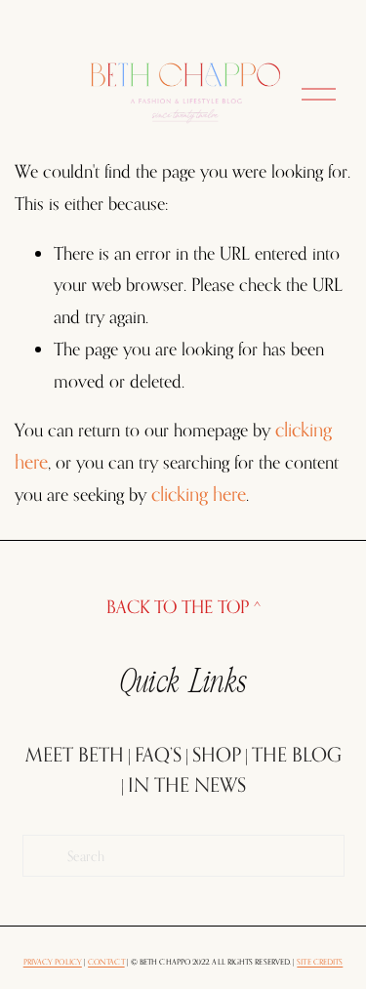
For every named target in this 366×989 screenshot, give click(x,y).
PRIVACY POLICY (52, 962)
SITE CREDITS (320, 962)
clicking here (198, 494)
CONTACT (106, 962)
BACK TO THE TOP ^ (183, 606)
